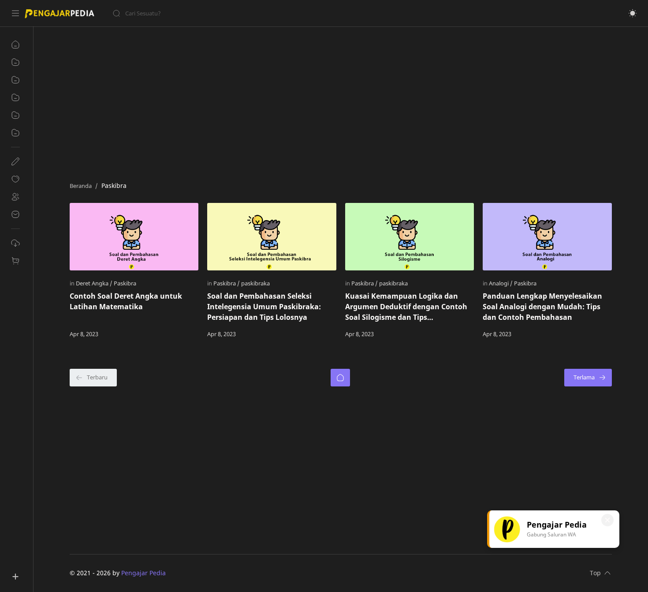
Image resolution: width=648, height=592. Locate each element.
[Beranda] (340, 377)
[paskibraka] (255, 283)
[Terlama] (588, 377)
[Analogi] (501, 283)
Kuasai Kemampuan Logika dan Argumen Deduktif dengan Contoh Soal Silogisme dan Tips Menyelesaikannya (406, 306)
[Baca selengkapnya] (173, 334)
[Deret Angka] (94, 283)
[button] (632, 13)
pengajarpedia (187, 573)
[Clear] (251, 13)
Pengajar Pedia (143, 573)
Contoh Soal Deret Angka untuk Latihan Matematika (126, 301)
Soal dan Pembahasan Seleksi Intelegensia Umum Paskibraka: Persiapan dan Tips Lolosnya (264, 306)
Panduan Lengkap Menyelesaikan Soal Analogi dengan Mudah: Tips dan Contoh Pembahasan (542, 306)
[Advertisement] (334, 102)
